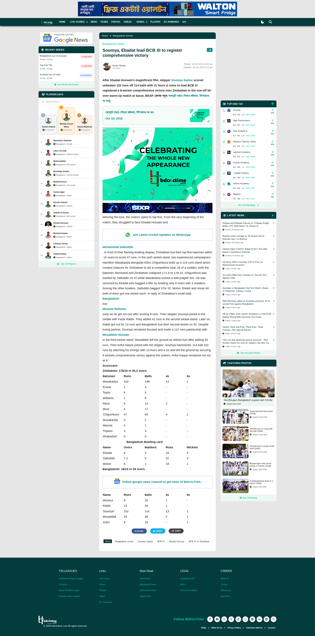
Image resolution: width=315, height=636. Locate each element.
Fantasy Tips (145, 596)
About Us (225, 578)
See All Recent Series (68, 84)
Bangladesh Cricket (123, 35)
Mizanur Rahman (114, 309)
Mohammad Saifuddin (118, 247)
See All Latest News (250, 353)
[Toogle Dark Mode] (262, 22)
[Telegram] (266, 619)
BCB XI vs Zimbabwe (199, 541)
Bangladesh (111, 298)
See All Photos (250, 498)
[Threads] (273, 619)
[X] (231, 619)
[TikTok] (238, 619)
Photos (115, 22)
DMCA (183, 584)
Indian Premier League (69, 590)
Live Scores (104, 578)
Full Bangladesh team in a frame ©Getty (261, 482)
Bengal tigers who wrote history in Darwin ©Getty (260, 464)
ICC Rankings (171, 22)
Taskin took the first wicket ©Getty (261, 412)
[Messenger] (252, 619)
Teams (104, 22)
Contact (224, 584)
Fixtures (102, 590)
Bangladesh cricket (124, 541)
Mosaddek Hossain (116, 334)
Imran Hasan (119, 65)
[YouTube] (217, 619)
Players (155, 22)
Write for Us (226, 590)
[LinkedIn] (259, 619)
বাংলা (184, 22)
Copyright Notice (187, 578)
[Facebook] (210, 619)
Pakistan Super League (69, 596)
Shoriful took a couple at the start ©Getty (262, 447)
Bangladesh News (148, 584)
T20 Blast (63, 584)
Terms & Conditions (189, 590)
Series (102, 596)
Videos (128, 22)
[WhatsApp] (245, 619)
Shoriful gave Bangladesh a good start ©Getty (248, 400)
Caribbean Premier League (71, 578)
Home (62, 22)
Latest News (145, 578)
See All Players (68, 264)
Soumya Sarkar (182, 80)
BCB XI (161, 541)
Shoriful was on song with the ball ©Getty (261, 430)
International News (148, 590)
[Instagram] (224, 619)
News (94, 22)
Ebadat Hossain (176, 541)
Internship (225, 596)
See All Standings (246, 205)
